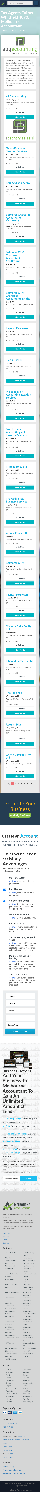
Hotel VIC (26, 1351)
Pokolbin (9, 1402)
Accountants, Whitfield (17, 30)
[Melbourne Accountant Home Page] (16, 1207)
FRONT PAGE (8, 1427)
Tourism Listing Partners (12, 1470)
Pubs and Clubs (28, 1263)
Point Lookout (11, 1394)
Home (5, 30)
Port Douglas (11, 1388)
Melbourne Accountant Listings (20, 1490)
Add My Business (20, 815)
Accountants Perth (12, 1338)
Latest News (7, 1447)
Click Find (8, 1258)
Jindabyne (9, 1383)
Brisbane (9, 1372)
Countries (6, 1233)
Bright (8, 1386)
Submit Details (20, 1031)
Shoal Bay (26, 1391)
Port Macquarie (28, 1402)
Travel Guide (27, 1258)
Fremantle (10, 1396)
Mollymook (10, 1399)
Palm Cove (27, 1399)
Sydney (8, 1370)
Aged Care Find (28, 1266)
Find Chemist (10, 1266)
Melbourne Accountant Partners (14, 1473)
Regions (6, 1236)
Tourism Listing (11, 1252)
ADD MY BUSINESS (10, 1423)
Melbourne (27, 1370)
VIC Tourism (9, 1343)
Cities (5, 1240)
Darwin (25, 1375)
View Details (20, 117)
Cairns (25, 1386)
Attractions (9, 1298)
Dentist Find (9, 1279)
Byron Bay (26, 1380)
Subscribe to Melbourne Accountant (16, 1440)
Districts (6, 1243)
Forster (25, 1388)
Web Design (7, 1450)
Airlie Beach (27, 1396)
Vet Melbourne (10, 1359)
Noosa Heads (28, 1383)
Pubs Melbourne (29, 1260)
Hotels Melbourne (29, 1348)
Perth (8, 1375)
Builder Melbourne (12, 1292)
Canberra (26, 1378)
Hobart (8, 1378)
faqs (11, 1454)
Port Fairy (26, 1394)
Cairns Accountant (29, 1314)
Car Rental (9, 1268)
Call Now (21, 112)
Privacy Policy (8, 1457)
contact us (21, 1436)
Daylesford (10, 1391)
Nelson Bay (10, 1380)
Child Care (26, 1284)
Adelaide (26, 1372)
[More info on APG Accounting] (20, 133)
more (28, 783)
